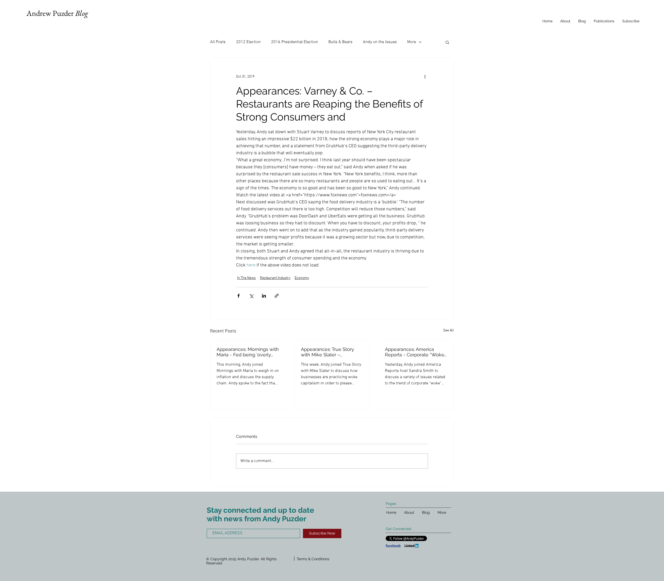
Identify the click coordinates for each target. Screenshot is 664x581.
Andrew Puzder (57, 13)
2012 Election (248, 42)
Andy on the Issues (380, 42)
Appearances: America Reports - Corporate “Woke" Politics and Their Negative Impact (415, 351)
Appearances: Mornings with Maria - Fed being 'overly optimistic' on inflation (248, 351)
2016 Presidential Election (294, 42)
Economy (302, 278)
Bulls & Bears (340, 42)
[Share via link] (276, 295)
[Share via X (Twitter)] (251, 295)
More (411, 42)
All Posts (218, 42)
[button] (447, 42)
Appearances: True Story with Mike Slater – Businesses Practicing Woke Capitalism (327, 351)
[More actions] (425, 77)
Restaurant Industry (275, 278)
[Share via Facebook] (238, 295)
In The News (246, 278)
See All (448, 330)
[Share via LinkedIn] (263, 295)
